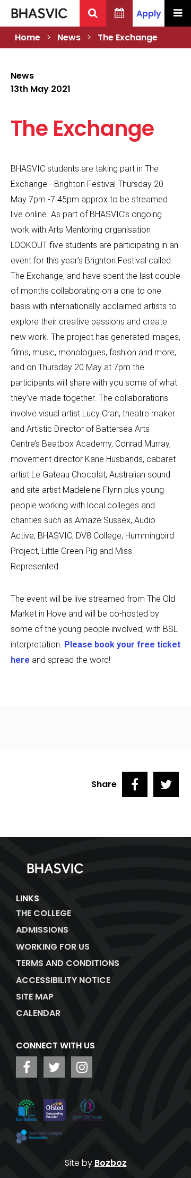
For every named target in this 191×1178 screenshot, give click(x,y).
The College (43, 913)
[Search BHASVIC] (93, 13)
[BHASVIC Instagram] (81, 1067)
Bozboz (110, 1163)
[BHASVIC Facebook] (26, 1067)
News (69, 37)
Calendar (38, 1013)
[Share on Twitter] (166, 784)
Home (27, 37)
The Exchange (128, 37)
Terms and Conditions (67, 963)
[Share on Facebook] (134, 784)
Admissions (42, 930)
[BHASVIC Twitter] (54, 1067)
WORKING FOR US (53, 947)
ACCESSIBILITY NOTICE (63, 980)
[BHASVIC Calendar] (119, 13)
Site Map (35, 997)
